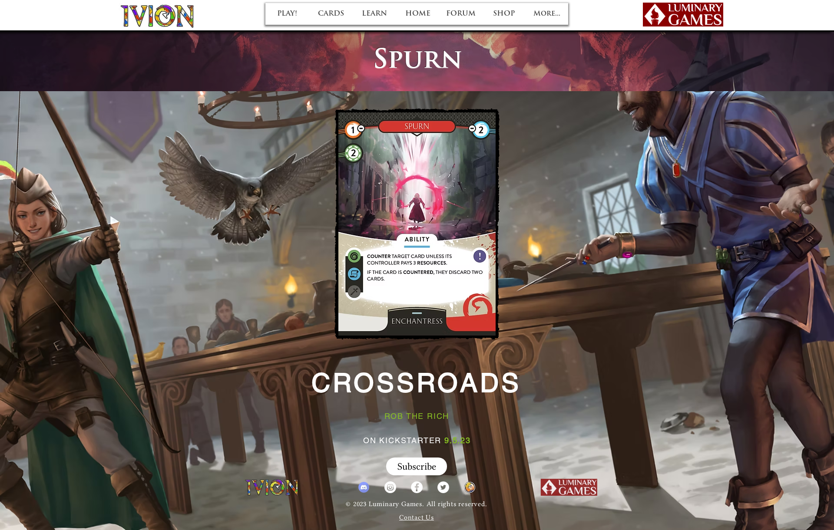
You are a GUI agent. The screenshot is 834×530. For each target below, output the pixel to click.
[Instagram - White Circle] (390, 487)
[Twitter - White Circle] (443, 487)
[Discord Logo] (364, 487)
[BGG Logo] (470, 487)
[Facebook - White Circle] (417, 487)
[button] (416, 466)
